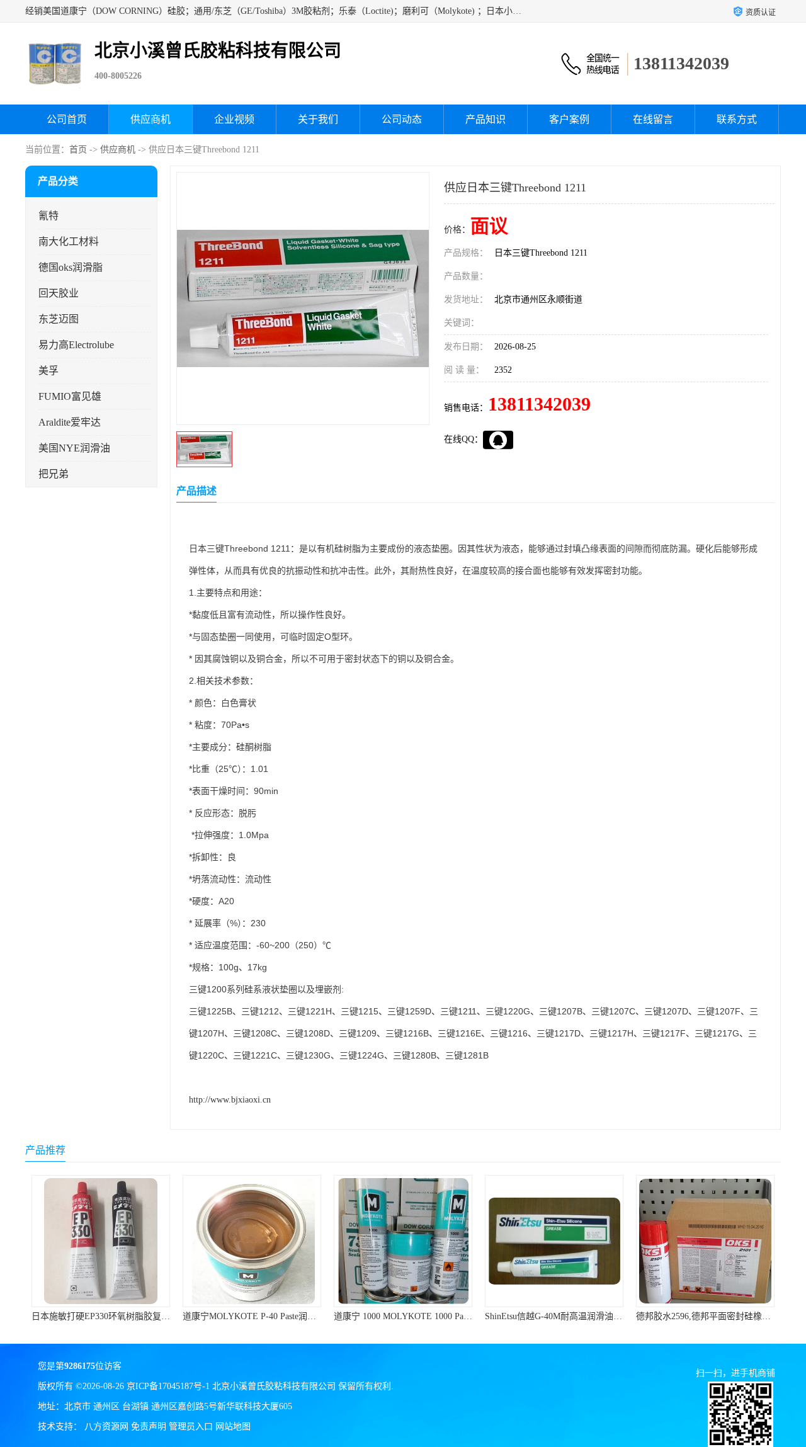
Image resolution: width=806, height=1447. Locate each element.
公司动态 (402, 119)
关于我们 (318, 119)
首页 (78, 149)
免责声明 (148, 1426)
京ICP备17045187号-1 (168, 1386)
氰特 (48, 215)
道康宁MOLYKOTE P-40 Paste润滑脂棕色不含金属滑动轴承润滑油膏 (164, 1316)
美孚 (48, 370)
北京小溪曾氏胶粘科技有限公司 (274, 1386)
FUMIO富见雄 (69, 396)
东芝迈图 (58, 319)
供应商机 (150, 119)
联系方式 (737, 119)
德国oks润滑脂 (70, 267)
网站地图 (233, 1426)
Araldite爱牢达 (69, 422)
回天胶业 (58, 293)
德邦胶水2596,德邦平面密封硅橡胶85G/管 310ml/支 (584, 1316)
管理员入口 (191, 1426)
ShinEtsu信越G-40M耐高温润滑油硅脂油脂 (415, 1316)
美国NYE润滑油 (74, 448)
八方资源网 (106, 1426)
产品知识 (485, 119)
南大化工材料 (68, 241)
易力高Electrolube (76, 344)
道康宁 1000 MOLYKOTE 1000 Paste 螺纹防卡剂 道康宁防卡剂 (303, 1316)
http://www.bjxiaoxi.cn (230, 1099)
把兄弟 (53, 473)
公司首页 (67, 119)
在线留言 (653, 119)
